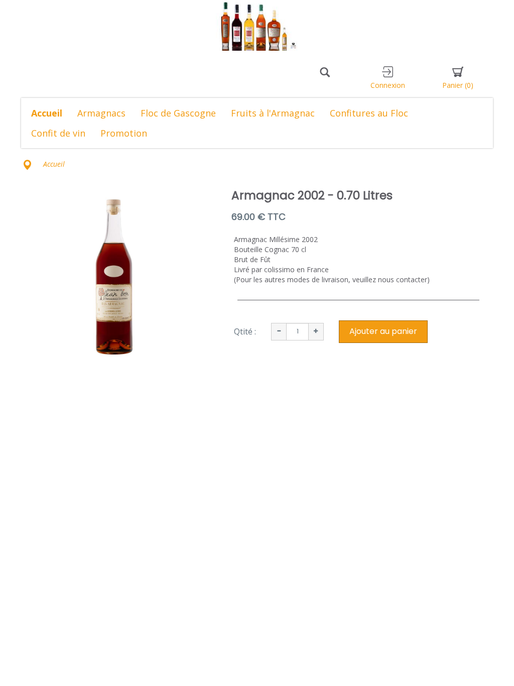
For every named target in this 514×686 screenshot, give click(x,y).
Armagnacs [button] (101, 113)
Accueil (46, 113)
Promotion (123, 133)
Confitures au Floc (369, 113)
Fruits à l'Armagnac (273, 113)
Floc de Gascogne (178, 113)
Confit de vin (58, 133)
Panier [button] (457, 85)
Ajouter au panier (383, 331)
